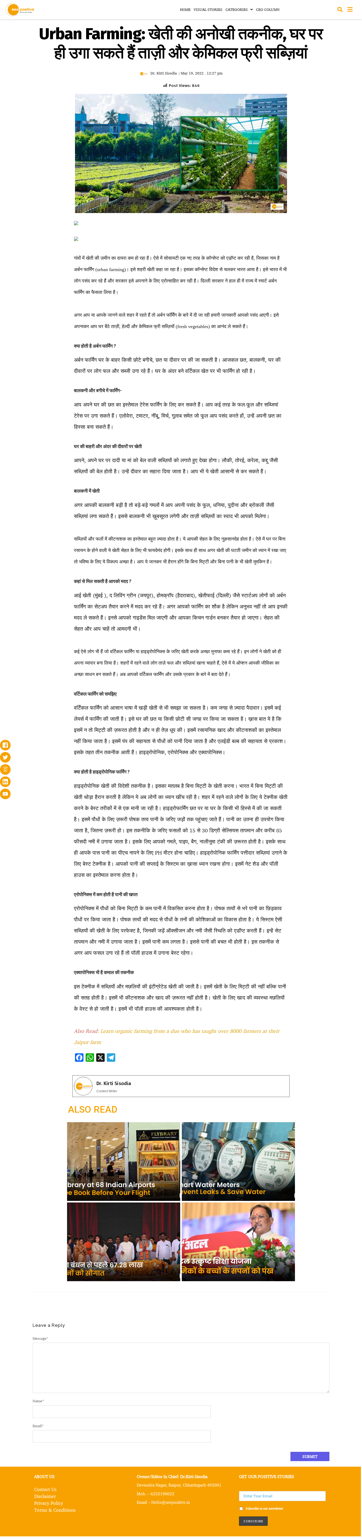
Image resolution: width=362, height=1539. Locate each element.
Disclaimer (45, 1496)
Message (40, 1338)
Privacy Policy (48, 1503)
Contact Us (45, 1489)
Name (38, 1401)
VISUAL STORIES (208, 9)
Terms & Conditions (55, 1510)
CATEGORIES (237, 9)
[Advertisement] (38, 303)
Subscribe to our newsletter (264, 1508)
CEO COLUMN (268, 9)
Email (38, 1425)
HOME (185, 9)
